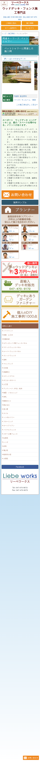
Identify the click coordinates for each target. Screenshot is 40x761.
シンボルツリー (9, 417)
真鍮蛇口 (6, 372)
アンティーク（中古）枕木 (12, 388)
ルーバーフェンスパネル (12, 351)
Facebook (20, 467)
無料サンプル (20, 202)
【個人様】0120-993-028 (12, 17)
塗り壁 (5, 409)
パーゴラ (17, 100)
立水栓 (5, 368)
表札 (5, 396)
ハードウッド (8, 330)
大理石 (5, 458)
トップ (4, 33)
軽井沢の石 (7, 454)
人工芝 (5, 384)
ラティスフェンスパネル (12, 347)
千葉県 (16, 96)
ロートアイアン (9, 425)
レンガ (5, 442)
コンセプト (29, 28)
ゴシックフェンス (9, 355)
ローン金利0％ (11, 28)
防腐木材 (6, 339)
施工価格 (29, 23)
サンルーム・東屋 (29, 100)
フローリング (8, 421)
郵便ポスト (7, 401)
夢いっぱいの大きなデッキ (15, 58)
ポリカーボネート (9, 380)
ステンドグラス (9, 376)
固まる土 (6, 405)
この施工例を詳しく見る (26, 104)
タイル (5, 413)
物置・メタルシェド (10, 392)
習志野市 (23, 96)
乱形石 (5, 438)
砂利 (5, 446)
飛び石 (5, 450)
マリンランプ (8, 363)
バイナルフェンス (9, 429)
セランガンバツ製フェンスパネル (15, 343)
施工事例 (11, 33)
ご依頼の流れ (11, 23)
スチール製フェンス (10, 434)
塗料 (5, 359)
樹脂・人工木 (8, 335)
